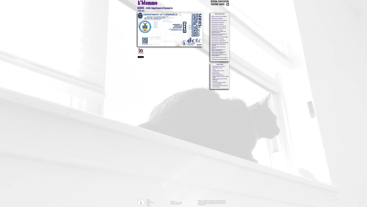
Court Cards (215, 72)
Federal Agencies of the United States (220, 77)
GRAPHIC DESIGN (150, 202)
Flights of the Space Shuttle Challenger (219, 79)
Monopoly (214, 81)
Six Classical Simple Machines (220, 85)
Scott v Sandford (216, 84)
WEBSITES (148, 201)
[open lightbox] (170, 29)
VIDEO (147, 204)
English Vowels (216, 73)
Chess (214, 69)
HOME (147, 199)
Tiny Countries (216, 87)
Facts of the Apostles (217, 75)
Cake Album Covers (217, 67)
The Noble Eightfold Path (219, 82)
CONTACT (148, 206)
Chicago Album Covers (218, 70)
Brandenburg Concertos (218, 66)
